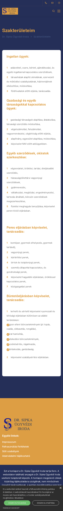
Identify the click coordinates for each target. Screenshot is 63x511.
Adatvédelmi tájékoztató (16, 455)
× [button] (60, 488)
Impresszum (9, 441)
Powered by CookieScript (11, 508)
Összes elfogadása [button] (17, 503)
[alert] (31, 498)
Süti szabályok (10, 451)
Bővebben (19, 498)
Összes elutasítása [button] (46, 503)
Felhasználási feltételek (15, 446)
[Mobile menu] (59, 11)
